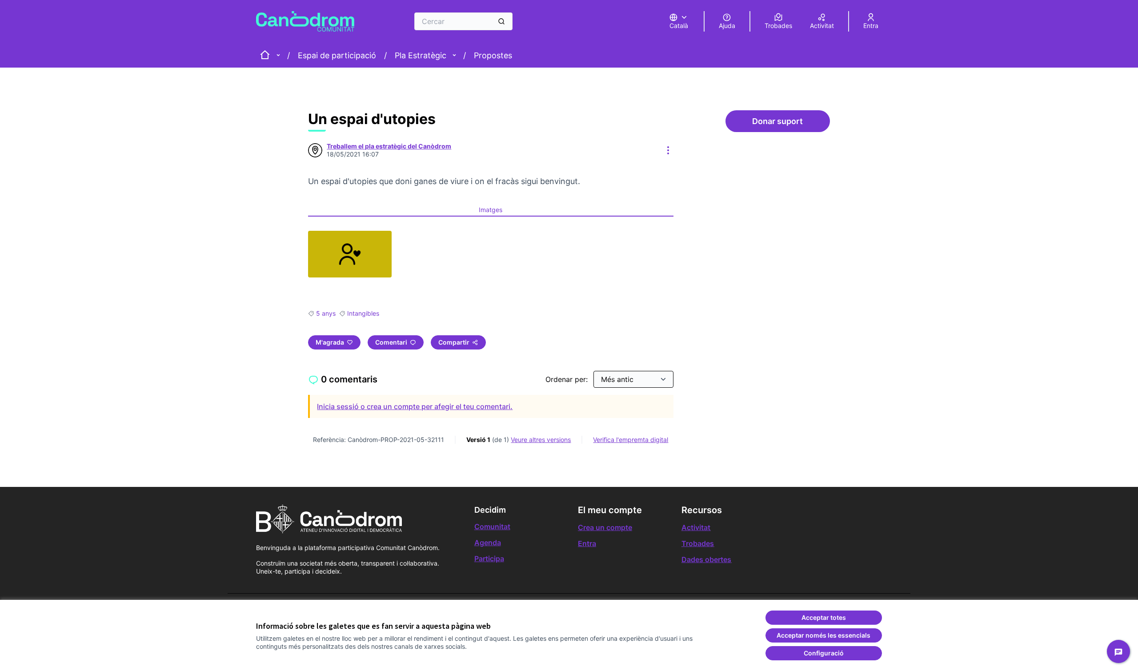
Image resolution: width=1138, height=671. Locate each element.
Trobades (697, 543)
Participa (489, 558)
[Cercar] (501, 21)
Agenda (487, 542)
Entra (587, 543)
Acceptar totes (823, 617)
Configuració (824, 653)
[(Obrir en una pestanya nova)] (349, 254)
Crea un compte (605, 527)
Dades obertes (706, 559)
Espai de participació (337, 55)
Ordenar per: (567, 379)
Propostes (493, 55)
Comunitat (492, 526)
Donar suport (790, 124)
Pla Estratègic (420, 55)
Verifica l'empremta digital (630, 439)
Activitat (695, 527)
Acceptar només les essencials (823, 635)
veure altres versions (541, 439)
